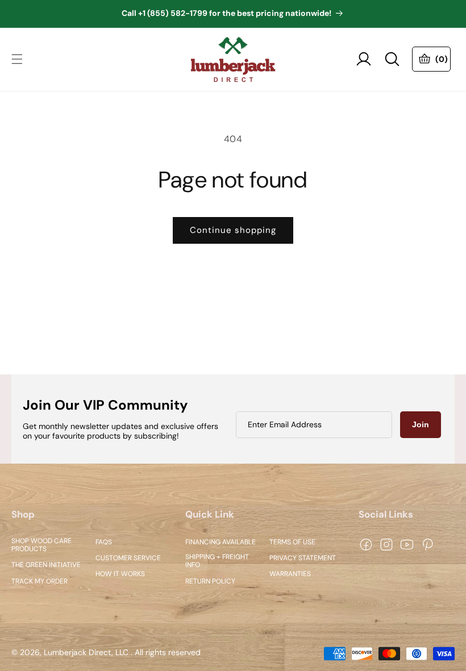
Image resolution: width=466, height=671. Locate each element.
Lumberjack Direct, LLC (86, 653)
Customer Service (128, 558)
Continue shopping (233, 230)
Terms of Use (292, 542)
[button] (17, 59)
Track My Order (39, 581)
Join (420, 424)
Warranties (290, 574)
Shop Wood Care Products (41, 545)
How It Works (120, 574)
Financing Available (220, 542)
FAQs (103, 542)
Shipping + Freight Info (217, 561)
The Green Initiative (46, 565)
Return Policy (210, 581)
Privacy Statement (302, 558)
